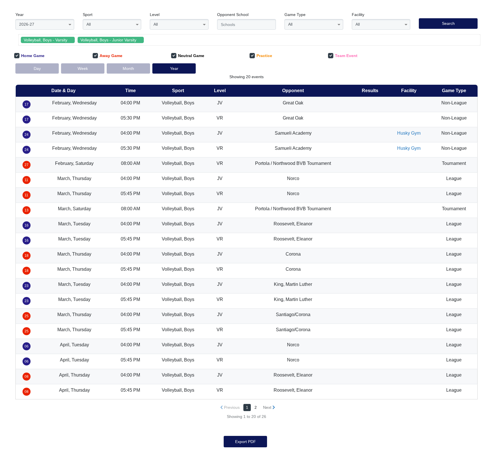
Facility (358, 14)
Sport (87, 14)
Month (128, 68)
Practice (264, 55)
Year (19, 14)
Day (37, 68)
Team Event (346, 55)
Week (83, 68)
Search (448, 23)
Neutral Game (191, 55)
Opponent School (232, 14)
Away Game (111, 55)
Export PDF (245, 441)
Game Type (295, 14)
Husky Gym (409, 133)
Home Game (33, 55)
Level (154, 14)
